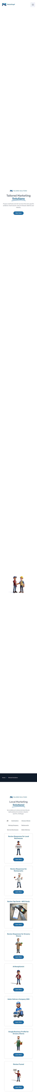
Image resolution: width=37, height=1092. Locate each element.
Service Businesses (12, 830)
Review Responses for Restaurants (18, 870)
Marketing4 (11, 4)
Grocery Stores (26, 821)
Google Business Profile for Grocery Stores (18, 1033)
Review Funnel (18, 1064)
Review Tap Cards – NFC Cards (18, 901)
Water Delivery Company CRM (18, 999)
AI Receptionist (18, 967)
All (7, 821)
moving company (13, 825)
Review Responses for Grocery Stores (18, 935)
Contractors (14, 821)
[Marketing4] (4, 4)
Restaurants (25, 825)
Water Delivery (25, 830)
